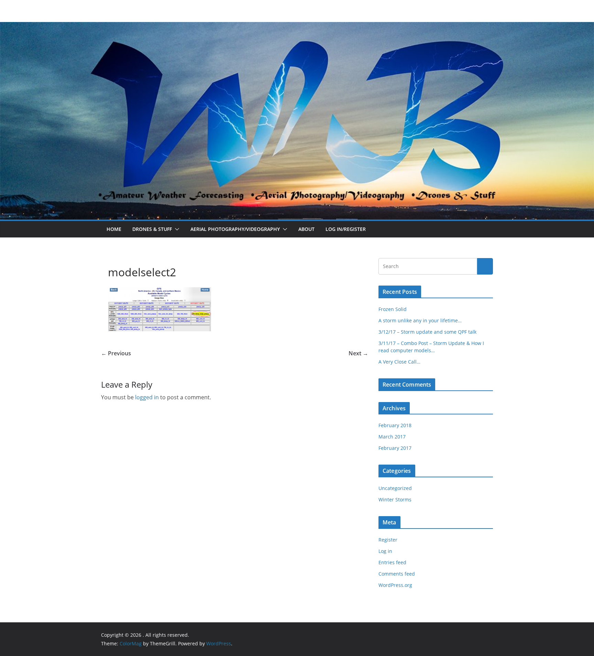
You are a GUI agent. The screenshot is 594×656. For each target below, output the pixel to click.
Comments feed (396, 573)
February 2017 (394, 448)
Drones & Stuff (152, 229)
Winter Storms (394, 499)
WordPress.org (395, 585)
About (306, 229)
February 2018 (394, 425)
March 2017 (392, 436)
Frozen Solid (392, 309)
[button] (175, 229)
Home (114, 229)
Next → (358, 353)
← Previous (116, 353)
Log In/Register (346, 229)
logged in (147, 397)
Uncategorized (395, 488)
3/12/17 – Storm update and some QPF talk (427, 332)
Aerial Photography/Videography (235, 229)
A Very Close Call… (399, 361)
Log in (385, 551)
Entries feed (392, 562)
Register (387, 539)
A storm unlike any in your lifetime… (420, 320)
